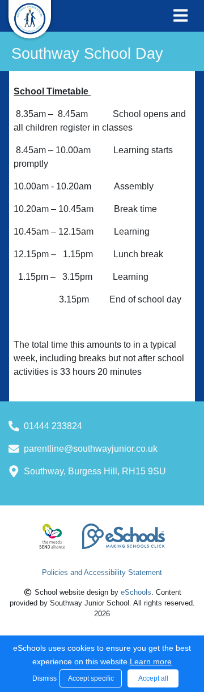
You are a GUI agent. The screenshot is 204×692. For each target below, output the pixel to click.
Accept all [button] (153, 678)
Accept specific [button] (91, 678)
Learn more (151, 661)
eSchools (136, 592)
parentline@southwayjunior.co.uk (91, 448)
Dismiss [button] (43, 678)
